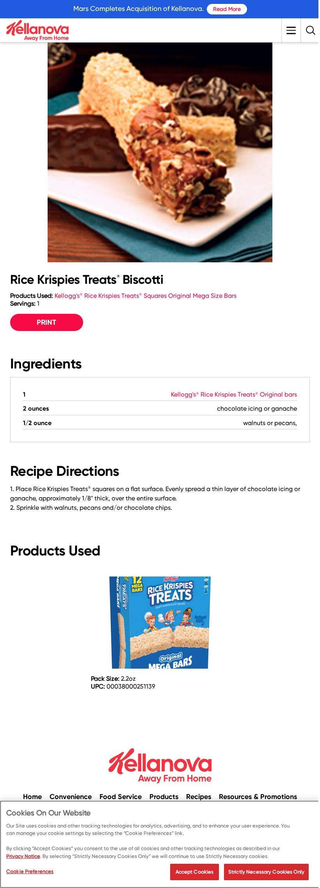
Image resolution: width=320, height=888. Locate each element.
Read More (227, 9)
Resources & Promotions (258, 796)
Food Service (121, 796)
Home (32, 796)
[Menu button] (291, 30)
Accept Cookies (195, 872)
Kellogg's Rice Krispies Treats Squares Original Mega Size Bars (145, 295)
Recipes (198, 796)
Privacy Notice (23, 856)
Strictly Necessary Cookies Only (266, 872)
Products (163, 796)
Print (46, 322)
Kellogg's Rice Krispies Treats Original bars (234, 394)
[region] (160, 844)
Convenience (71, 796)
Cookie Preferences (29, 871)
